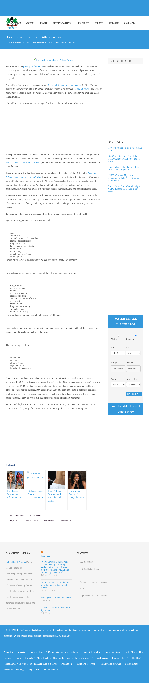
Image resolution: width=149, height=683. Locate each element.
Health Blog (17, 42)
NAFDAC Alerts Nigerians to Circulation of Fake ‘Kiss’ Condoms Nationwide (124, 178)
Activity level (132, 379)
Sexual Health (131, 663)
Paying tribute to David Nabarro (56, 597)
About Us (30, 23)
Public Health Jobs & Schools (43, 663)
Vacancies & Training (14, 669)
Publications (67, 663)
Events (32, 651)
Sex (128, 347)
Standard (130, 338)
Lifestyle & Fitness (63, 23)
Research (114, 23)
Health (43, 23)
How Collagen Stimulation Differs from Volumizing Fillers (123, 168)
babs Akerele (49, 520)
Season (114, 379)
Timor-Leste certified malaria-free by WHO (56, 609)
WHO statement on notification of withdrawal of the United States (55, 585)
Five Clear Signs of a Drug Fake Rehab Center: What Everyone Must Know (124, 158)
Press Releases (101, 657)
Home (18, 23)
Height (114, 362)
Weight (129, 362)
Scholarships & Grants (111, 663)
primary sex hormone (33, 66)
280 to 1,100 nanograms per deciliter (64, 84)
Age (113, 347)
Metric (114, 338)
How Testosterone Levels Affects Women (26, 515)
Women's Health (38, 42)
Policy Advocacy (83, 657)
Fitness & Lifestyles (91, 651)
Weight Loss (33, 669)
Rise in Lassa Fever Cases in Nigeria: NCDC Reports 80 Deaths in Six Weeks (125, 189)
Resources (83, 23)
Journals (29, 657)
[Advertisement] (53, 7)
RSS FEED (46, 555)
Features (74, 651)
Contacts (21, 651)
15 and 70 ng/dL (81, 88)
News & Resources (62, 657)
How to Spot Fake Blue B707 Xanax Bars (125, 149)
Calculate (134, 394)
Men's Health (43, 657)
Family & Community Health (52, 651)
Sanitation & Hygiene (86, 663)
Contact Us (129, 23)
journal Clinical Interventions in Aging (23, 162)
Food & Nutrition (112, 651)
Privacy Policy (119, 657)
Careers (99, 23)
